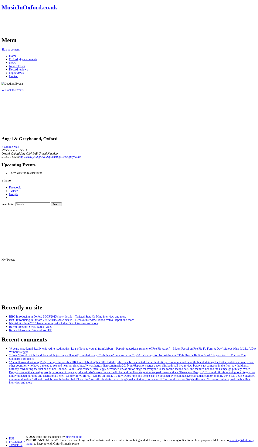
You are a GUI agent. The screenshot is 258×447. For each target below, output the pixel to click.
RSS (12, 438)
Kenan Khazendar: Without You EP (30, 330)
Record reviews (18, 69)
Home (12, 55)
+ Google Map (10, 146)
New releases (17, 66)
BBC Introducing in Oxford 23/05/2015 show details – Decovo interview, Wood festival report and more (71, 319)
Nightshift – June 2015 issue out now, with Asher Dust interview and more (53, 323)
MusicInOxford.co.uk (29, 7)
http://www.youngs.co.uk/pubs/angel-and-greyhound (50, 156)
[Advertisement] (70, 23)
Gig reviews (16, 72)
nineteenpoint (74, 436)
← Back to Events (12, 90)
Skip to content (10, 49)
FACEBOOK (17, 441)
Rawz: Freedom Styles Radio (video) (31, 326)
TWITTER (15, 445)
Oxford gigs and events (23, 59)
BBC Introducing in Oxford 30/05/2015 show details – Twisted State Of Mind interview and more (67, 316)
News (12, 62)
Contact (13, 76)
